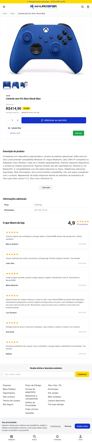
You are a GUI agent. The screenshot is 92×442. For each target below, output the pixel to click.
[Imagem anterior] (6, 49)
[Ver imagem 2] (15, 85)
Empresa (7, 385)
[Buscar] (82, 6)
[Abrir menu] (3, 6)
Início (5, 13)
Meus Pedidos (9, 389)
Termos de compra (11, 400)
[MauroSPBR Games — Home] (43, 6)
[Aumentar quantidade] (18, 120)
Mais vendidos (54, 397)
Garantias (29, 413)
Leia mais (46, 187)
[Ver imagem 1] (7, 85)
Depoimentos (9, 393)
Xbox (12, 13)
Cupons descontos (56, 400)
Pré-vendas (53, 393)
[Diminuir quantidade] (8, 120)
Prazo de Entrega (33, 385)
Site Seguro (8, 404)
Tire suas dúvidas (56, 404)
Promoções (53, 389)
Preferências (55, 426)
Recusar (68, 426)
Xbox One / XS (54, 385)
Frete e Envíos (31, 409)
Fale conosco (9, 397)
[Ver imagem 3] (24, 85)
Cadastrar (82, 374)
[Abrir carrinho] (88, 6)
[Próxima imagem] (85, 49)
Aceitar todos (82, 426)
